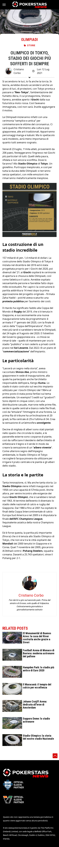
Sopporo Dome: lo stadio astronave (36, 720)
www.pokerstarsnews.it (18, 827)
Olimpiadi (29, 39)
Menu (5, 5)
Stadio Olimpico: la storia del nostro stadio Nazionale (38, 737)
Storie (31, 45)
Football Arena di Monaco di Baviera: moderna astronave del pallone (38, 653)
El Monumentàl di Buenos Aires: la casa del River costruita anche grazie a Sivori (37, 638)
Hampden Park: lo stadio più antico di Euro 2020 (38, 669)
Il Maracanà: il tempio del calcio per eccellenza (37, 686)
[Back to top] (55, 755)
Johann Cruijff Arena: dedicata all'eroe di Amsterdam (35, 704)
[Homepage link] (29, 4)
